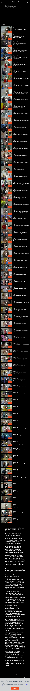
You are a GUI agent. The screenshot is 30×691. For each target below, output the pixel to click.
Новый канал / (20, 528)
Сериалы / (13, 528)
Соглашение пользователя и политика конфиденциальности (15, 677)
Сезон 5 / (18, 529)
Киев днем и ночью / (10, 529)
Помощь (15, 674)
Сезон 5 (4, 25)
